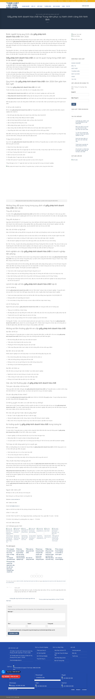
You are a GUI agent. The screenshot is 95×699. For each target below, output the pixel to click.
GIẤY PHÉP (39, 6)
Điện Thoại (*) (74, 98)
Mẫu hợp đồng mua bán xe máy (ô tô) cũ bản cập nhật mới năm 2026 (82, 128)
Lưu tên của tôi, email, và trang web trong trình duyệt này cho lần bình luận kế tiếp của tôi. (32, 630)
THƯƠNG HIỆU (47, 6)
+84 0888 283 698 (68, 686)
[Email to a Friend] (37, 576)
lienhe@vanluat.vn (14, 506)
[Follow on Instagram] (46, 689)
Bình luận (10, 611)
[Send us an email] (8, 1)
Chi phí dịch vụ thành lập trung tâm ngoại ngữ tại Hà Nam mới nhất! (82, 150)
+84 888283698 (15, 678)
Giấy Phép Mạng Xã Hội (60, 657)
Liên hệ (78, 1)
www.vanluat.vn (15, 499)
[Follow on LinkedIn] (50, 689)
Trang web (50, 623)
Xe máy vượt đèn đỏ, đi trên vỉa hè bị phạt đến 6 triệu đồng (32, 537)
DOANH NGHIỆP (25, 6)
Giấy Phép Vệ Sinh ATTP (60, 650)
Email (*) (73, 92)
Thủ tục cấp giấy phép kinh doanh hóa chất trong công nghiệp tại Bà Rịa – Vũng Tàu (9, 539)
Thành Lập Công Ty (41, 650)
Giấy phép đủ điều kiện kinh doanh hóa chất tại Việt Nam (17, 537)
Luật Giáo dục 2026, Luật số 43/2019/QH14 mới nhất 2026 (82, 122)
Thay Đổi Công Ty (41, 658)
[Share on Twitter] (34, 576)
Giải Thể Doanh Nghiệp (42, 656)
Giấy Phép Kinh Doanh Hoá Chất (51, 14)
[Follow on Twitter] (48, 689)
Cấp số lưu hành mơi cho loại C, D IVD (47, 537)
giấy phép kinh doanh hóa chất (49, 581)
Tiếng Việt (84, 1)
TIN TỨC (68, 6)
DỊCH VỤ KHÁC (56, 6)
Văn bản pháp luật (76, 650)
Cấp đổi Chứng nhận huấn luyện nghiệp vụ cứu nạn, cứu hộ (24, 537)
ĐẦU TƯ (33, 6)
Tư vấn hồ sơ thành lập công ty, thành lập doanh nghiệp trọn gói (82, 134)
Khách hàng (60, 1)
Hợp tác (67, 1)
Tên (9, 623)
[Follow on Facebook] (6, 1)
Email (29, 623)
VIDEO (63, 6)
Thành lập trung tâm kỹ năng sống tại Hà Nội (82, 145)
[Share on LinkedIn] (42, 576)
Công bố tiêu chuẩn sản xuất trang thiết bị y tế (40, 537)
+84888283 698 (40, 677)
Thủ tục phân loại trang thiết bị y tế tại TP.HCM (51, 599)
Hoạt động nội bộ (53, 1)
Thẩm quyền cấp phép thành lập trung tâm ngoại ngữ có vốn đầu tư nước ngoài (55, 538)
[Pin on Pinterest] (39, 576)
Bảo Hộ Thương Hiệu (59, 660)
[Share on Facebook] (32, 576)
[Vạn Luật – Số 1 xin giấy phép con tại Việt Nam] (13, 5)
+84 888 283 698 (68, 678)
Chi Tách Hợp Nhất (41, 653)
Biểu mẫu (74, 653)
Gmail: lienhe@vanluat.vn (15, 660)
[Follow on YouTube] (9, 1)
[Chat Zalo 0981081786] (3, 672)
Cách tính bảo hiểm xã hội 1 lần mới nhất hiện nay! (81, 140)
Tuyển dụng (73, 1)
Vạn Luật (17, 697)
